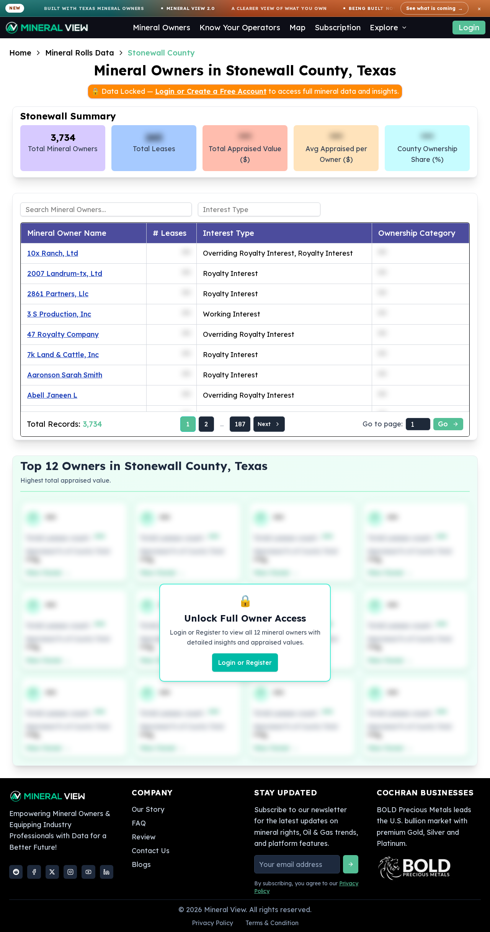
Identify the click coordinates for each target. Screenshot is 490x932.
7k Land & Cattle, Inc (63, 354)
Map (297, 27)
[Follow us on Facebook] (34, 872)
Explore (384, 27)
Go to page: (383, 423)
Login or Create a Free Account (210, 91)
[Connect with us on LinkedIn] (106, 872)
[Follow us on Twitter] (52, 872)
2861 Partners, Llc (57, 293)
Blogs (141, 864)
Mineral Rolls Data (79, 52)
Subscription (338, 27)
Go (443, 423)
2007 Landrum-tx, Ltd (64, 273)
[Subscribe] (350, 864)
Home (20, 52)
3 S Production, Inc (59, 314)
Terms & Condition (272, 923)
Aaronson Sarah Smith (64, 375)
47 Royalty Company (63, 334)
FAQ (139, 823)
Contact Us (151, 850)
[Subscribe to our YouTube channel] (88, 872)
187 (240, 424)
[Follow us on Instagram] (70, 872)
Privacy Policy (212, 923)
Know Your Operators (239, 27)
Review (143, 836)
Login (469, 27)
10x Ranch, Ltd (52, 253)
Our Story (148, 809)
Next (264, 424)
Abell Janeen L (52, 395)
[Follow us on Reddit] (16, 872)
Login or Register (245, 662)
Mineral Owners (161, 27)
